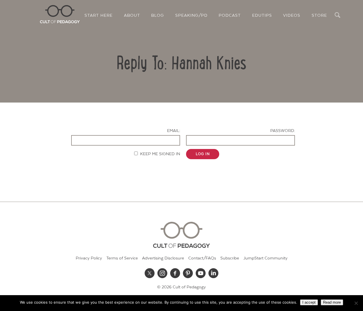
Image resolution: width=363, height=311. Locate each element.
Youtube (200, 273)
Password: (282, 130)
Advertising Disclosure (163, 258)
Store (319, 15)
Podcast (230, 15)
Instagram (162, 273)
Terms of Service (122, 258)
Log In (203, 154)
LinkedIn (213, 273)
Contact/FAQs (202, 258)
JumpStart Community (265, 258)
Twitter (149, 273)
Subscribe (229, 258)
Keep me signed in (160, 154)
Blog (157, 15)
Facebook (175, 273)
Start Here (99, 15)
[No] (356, 303)
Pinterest (188, 273)
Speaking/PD (191, 15)
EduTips (262, 15)
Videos (291, 15)
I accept (309, 302)
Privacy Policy (89, 258)
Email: (173, 130)
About (132, 15)
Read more (332, 302)
